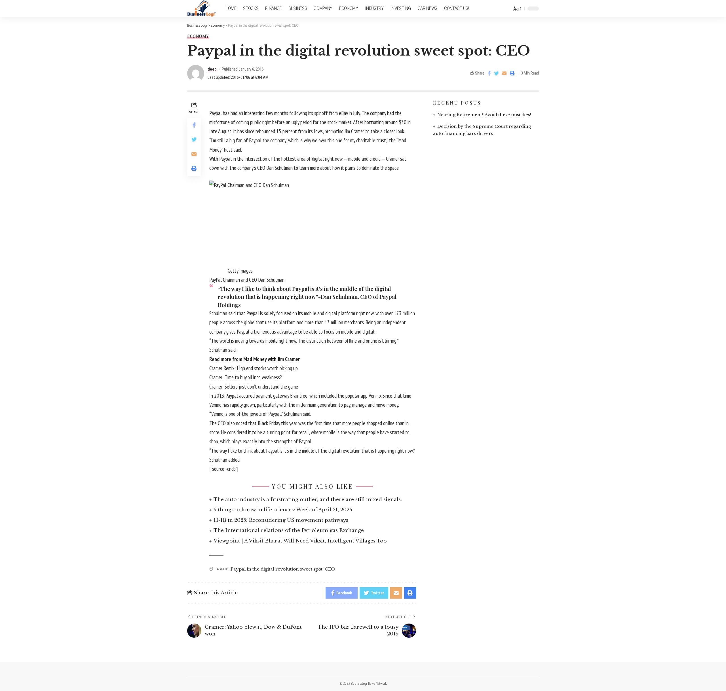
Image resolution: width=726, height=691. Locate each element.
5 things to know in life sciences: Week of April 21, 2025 (283, 510)
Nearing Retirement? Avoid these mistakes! (484, 114)
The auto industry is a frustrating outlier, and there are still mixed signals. (308, 500)
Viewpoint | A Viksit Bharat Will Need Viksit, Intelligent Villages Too (300, 541)
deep (212, 69)
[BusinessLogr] (201, 8)
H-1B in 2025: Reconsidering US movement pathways (281, 520)
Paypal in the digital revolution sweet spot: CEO (283, 569)
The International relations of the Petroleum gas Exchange (289, 530)
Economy (198, 36)
